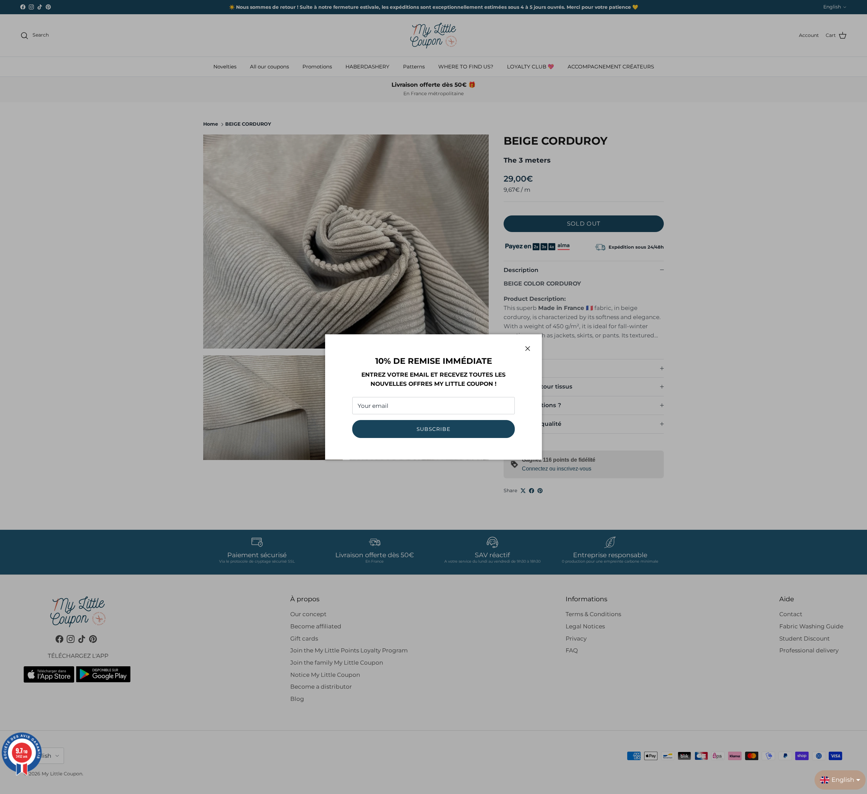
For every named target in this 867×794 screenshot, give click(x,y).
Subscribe (433, 429)
